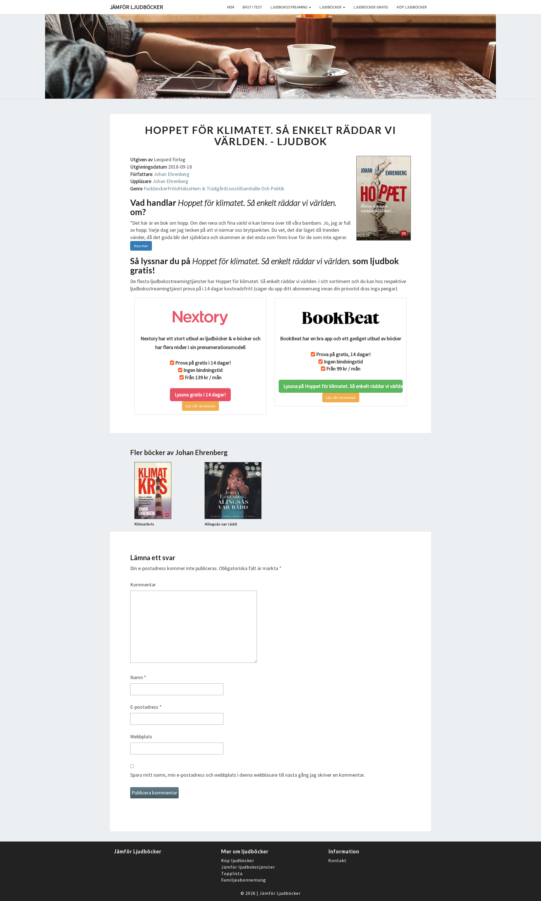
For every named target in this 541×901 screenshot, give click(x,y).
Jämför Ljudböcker (280, 893)
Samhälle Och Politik (262, 188)
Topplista (232, 873)
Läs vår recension (200, 405)
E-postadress (146, 707)
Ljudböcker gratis (371, 7)
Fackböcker (156, 188)
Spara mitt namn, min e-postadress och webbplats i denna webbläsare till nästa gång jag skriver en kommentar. (247, 775)
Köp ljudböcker (412, 7)
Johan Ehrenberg (171, 174)
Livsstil (233, 188)
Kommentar (143, 584)
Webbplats (141, 736)
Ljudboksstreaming (289, 7)
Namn (138, 677)
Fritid (173, 188)
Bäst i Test (252, 7)
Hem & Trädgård (208, 188)
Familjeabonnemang (243, 880)
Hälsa (185, 188)
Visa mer (141, 245)
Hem (230, 7)
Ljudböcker (331, 7)
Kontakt (337, 860)
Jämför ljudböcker (136, 6)
